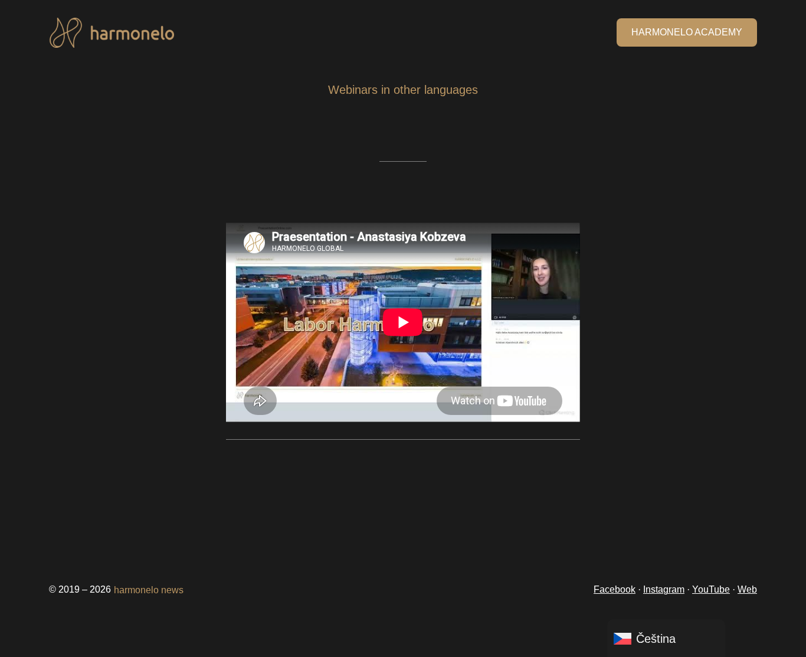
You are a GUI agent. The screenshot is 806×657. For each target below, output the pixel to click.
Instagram (663, 589)
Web (747, 589)
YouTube (711, 589)
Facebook (614, 589)
